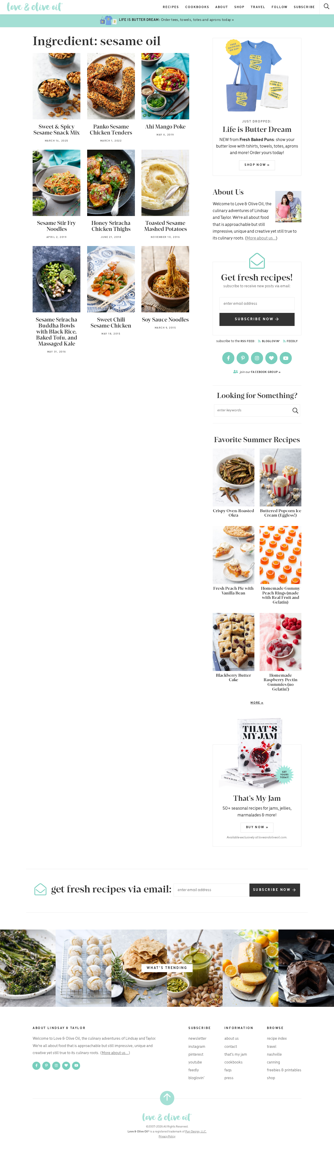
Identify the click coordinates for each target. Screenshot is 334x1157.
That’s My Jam (235, 1055)
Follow (280, 7)
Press (229, 1078)
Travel (258, 7)
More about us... (261, 238)
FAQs (228, 1070)
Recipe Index (277, 1039)
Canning (273, 1062)
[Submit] (293, 410)
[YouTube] (286, 358)
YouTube (195, 1062)
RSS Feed (248, 341)
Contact (230, 1047)
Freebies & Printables (284, 1070)
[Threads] (272, 358)
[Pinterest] (243, 358)
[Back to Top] (167, 1098)
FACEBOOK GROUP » (260, 372)
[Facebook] (228, 358)
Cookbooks (197, 7)
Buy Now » (257, 827)
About (221, 7)
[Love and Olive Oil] (35, 7)
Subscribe (304, 7)
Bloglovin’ (196, 1078)
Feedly (292, 341)
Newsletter (197, 1039)
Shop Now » (257, 165)
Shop (239, 7)
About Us (231, 1039)
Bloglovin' (270, 341)
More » (238, 703)
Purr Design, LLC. (196, 1131)
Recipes (171, 7)
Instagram (196, 1047)
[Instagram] (257, 358)
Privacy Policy (167, 1136)
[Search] (327, 7)
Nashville (274, 1055)
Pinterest (195, 1055)
